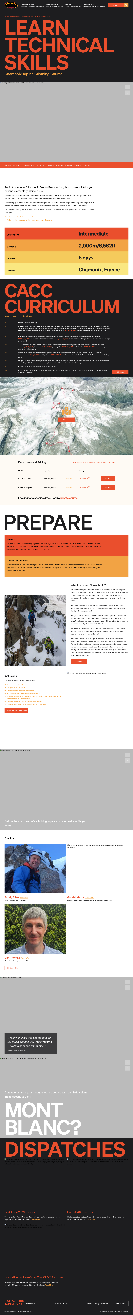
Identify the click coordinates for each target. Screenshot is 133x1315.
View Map (66, 420)
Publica (126, 1311)
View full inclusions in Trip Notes (16, 710)
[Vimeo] (66, 1303)
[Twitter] (61, 1303)
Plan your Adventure (27, 4)
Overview (8, 165)
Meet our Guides (12, 968)
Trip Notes (120, 372)
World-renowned (89, 4)
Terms (89, 1303)
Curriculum (16, 165)
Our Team (68, 165)
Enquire (115, 5)
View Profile (24, 898)
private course (69, 497)
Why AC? (51, 165)
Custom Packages (52, 4)
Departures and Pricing (30, 165)
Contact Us (105, 1303)
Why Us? (79, 661)
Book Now (87, 165)
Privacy (96, 1303)
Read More (36, 1220)
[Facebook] (55, 1303)
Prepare (43, 165)
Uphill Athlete (45, 549)
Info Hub (68, 4)
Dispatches (77, 165)
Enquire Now (120, 1303)
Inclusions (59, 165)
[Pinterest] (63, 1303)
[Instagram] (58, 1303)
